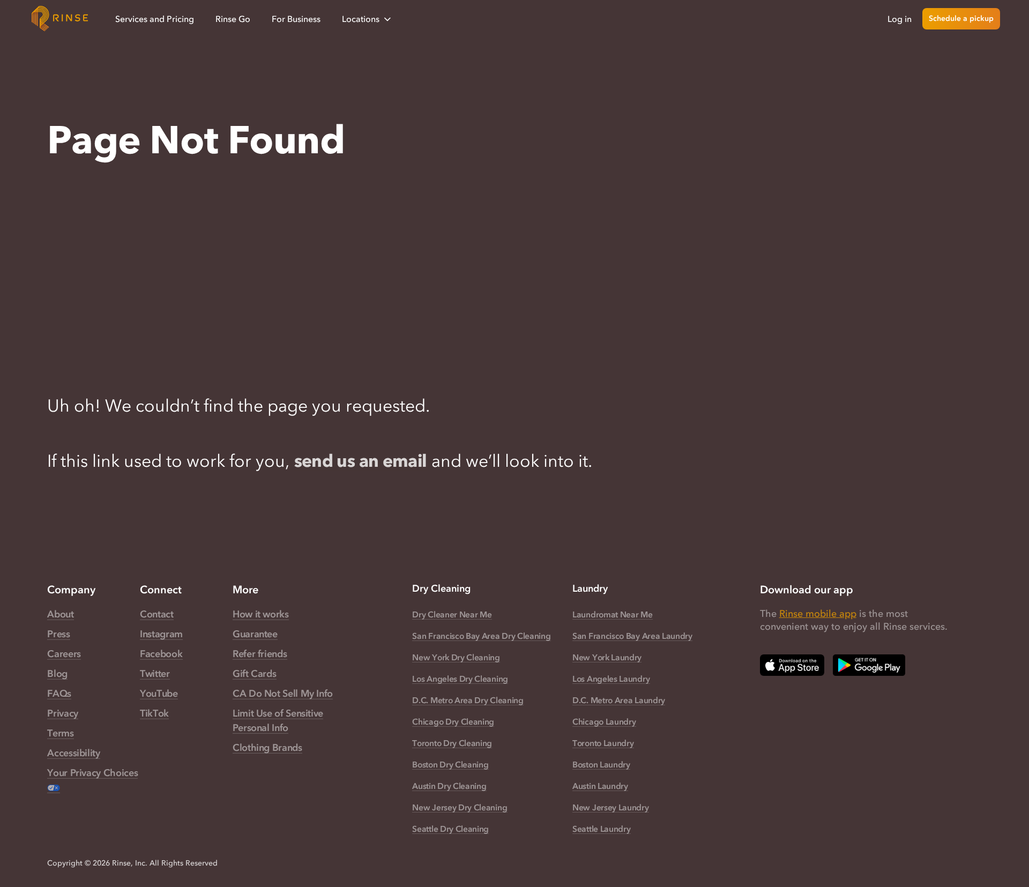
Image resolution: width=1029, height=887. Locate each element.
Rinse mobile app (817, 614)
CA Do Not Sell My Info (283, 693)
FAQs (59, 693)
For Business (296, 18)
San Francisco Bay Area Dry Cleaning (481, 635)
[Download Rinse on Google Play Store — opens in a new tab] (869, 665)
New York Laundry (607, 657)
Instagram (161, 634)
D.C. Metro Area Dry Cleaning (467, 700)
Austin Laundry (600, 785)
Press (58, 634)
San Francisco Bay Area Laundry (632, 635)
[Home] (60, 18)
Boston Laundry (601, 764)
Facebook (161, 654)
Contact (156, 614)
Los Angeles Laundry (611, 678)
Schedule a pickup (961, 18)
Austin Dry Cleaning (449, 785)
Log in (900, 18)
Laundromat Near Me (612, 614)
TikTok (154, 713)
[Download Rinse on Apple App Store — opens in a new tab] (792, 665)
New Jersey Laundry (610, 807)
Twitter (154, 674)
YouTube (158, 693)
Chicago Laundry (604, 721)
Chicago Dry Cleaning (453, 721)
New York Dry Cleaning (455, 657)
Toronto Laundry (602, 742)
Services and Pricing (154, 18)
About (60, 614)
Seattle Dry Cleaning (450, 828)
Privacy (62, 713)
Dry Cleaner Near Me (451, 614)
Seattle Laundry (601, 828)
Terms (60, 733)
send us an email (360, 460)
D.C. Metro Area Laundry (618, 700)
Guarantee (255, 634)
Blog (57, 674)
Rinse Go (232, 18)
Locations (360, 18)
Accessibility (73, 753)
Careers (63, 654)
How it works (261, 614)
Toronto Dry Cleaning (452, 742)
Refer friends (260, 654)
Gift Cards (254, 674)
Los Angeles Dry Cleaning (460, 678)
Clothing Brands (267, 748)
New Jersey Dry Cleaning (459, 807)
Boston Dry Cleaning (450, 764)
